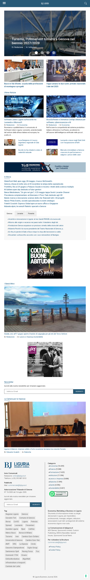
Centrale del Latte (13, 566)
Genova (25, 514)
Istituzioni (32, 47)
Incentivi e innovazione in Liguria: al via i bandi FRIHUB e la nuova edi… (35, 219)
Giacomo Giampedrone (15, 548)
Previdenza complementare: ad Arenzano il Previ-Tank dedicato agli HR (33, 195)
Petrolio (34, 521)
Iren (17, 536)
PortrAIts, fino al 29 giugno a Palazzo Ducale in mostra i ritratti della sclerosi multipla (39, 187)
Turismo (9, 536)
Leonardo (18, 525)
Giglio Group (32, 548)
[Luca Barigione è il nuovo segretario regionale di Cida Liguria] (9, 142)
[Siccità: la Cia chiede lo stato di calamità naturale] (9, 152)
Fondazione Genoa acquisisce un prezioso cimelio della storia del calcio (36, 226)
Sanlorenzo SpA (12, 551)
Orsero (24, 555)
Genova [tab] (9, 213)
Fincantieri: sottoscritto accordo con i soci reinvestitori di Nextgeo (34, 235)
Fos (37, 551)
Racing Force (27, 551)
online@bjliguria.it (19, 476)
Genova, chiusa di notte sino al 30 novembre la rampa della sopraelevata (33, 184)
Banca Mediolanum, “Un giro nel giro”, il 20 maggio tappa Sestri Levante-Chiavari (36, 192)
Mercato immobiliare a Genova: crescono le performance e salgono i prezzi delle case (72, 152)
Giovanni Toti (11, 518)
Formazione (54, 472)
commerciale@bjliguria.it (17, 485)
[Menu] (4, 3)
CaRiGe (31, 529)
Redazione (18, 47)
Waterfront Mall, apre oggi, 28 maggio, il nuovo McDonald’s (28, 181)
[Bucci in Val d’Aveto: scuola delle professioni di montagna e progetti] (24, 71)
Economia (23, 125)
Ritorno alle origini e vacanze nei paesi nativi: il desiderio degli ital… (34, 222)
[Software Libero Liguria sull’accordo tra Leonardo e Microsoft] (24, 107)
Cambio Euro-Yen (33, 540)
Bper (23, 529)
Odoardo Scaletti (12, 452)
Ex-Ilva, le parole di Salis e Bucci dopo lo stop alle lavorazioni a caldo (35, 232)
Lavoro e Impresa (26, 337)
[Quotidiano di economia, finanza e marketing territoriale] (45, 3)
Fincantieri (30, 525)
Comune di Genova (27, 518)
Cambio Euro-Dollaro (30, 536)
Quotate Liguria (12, 529)
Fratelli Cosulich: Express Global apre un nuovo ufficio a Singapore (31, 203)
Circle (33, 544)
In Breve (7, 177)
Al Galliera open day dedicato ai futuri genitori (22, 189)
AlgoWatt (26, 559)
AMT (7, 544)
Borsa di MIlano (25, 533)
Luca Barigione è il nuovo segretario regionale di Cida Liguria (28, 142)
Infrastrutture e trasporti (15, 562)
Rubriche (27, 452)
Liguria (25, 521)
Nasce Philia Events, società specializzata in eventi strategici (29, 201)
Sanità (52, 485)
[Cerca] (86, 3)
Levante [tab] (20, 213)
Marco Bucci (11, 533)
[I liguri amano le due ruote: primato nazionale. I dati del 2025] (66, 71)
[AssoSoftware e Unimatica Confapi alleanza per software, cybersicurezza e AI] (66, 107)
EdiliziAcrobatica (12, 559)
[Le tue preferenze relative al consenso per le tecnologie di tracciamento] (86, 576)
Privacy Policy (55, 547)
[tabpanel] (45, 228)
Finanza (53, 469)
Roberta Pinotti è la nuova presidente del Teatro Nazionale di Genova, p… (36, 229)
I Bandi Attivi (9, 284)
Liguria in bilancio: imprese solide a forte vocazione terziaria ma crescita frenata (35, 449)
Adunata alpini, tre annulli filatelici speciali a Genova (25, 206)
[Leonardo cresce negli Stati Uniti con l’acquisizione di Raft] (52, 142)
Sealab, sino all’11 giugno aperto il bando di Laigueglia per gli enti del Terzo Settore (35, 334)
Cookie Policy (55, 550)
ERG (14, 544)
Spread (8, 525)
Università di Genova (14, 540)
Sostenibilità (38, 337)
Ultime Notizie (10, 92)
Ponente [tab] (31, 213)
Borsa (8, 521)
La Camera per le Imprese (14, 399)
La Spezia (23, 544)
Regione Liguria (12, 514)
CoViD (16, 521)
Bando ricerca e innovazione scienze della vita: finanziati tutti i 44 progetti (34, 198)
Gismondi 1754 (12, 555)
